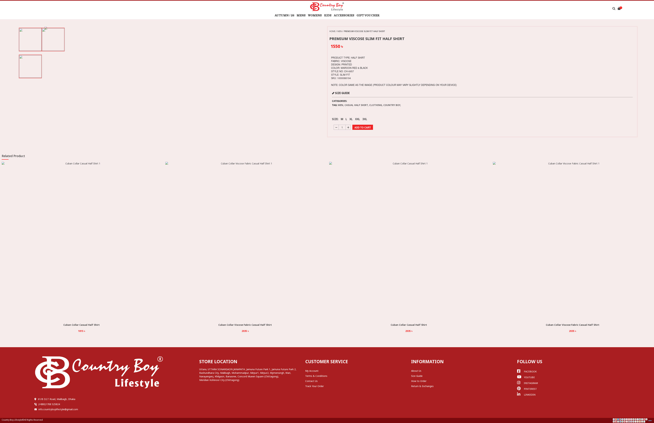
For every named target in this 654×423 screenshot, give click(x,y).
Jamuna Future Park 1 (258, 369)
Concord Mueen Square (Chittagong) (258, 376)
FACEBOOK (530, 371)
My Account (311, 370)
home (332, 31)
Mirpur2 (264, 372)
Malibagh (225, 372)
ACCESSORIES (344, 15)
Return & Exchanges (422, 386)
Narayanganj (206, 376)
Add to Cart (362, 127)
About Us (416, 370)
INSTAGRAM (531, 383)
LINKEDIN (529, 394)
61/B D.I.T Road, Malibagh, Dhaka (56, 399)
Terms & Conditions (316, 376)
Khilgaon (219, 376)
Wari (287, 372)
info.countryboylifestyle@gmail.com (58, 409)
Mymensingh (277, 372)
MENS (301, 15)
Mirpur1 (254, 372)
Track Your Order (314, 386)
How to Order (418, 381)
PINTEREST (530, 388)
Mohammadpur (240, 372)
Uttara (202, 369)
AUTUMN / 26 (284, 15)
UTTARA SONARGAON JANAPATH (226, 369)
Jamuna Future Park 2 (284, 369)
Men (339, 31)
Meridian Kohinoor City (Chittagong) (219, 380)
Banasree (231, 376)
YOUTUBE (529, 377)
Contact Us (311, 381)
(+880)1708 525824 (49, 404)
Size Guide (417, 376)
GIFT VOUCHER (368, 15)
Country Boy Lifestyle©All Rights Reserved (22, 419)
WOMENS (315, 15)
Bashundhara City (209, 372)
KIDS (327, 15)
